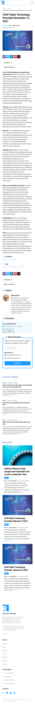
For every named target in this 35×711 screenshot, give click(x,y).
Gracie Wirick (13, 480)
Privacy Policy (11, 701)
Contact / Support (10, 683)
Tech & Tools (13, 259)
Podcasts (5, 650)
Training (5, 664)
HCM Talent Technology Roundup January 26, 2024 (16, 423)
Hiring (5, 267)
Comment (7, 62)
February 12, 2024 (12, 383)
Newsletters (9, 352)
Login (9, 330)
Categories (8, 256)
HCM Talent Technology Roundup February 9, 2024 (16, 403)
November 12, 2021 (8, 27)
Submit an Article (9, 680)
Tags (6, 264)
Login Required (10, 324)
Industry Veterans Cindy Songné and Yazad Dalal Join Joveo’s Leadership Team (17, 386)
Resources (6, 660)
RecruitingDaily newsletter (13, 355)
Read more (15, 395)
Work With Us (8, 676)
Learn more (6, 633)
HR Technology (13, 267)
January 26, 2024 (12, 420)
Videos (5, 654)
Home (4, 8)
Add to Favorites (9, 67)
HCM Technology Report (13, 358)
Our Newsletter (9, 673)
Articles (5, 643)
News (9, 8)
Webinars (5, 657)
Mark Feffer (16, 25)
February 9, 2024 (12, 400)
